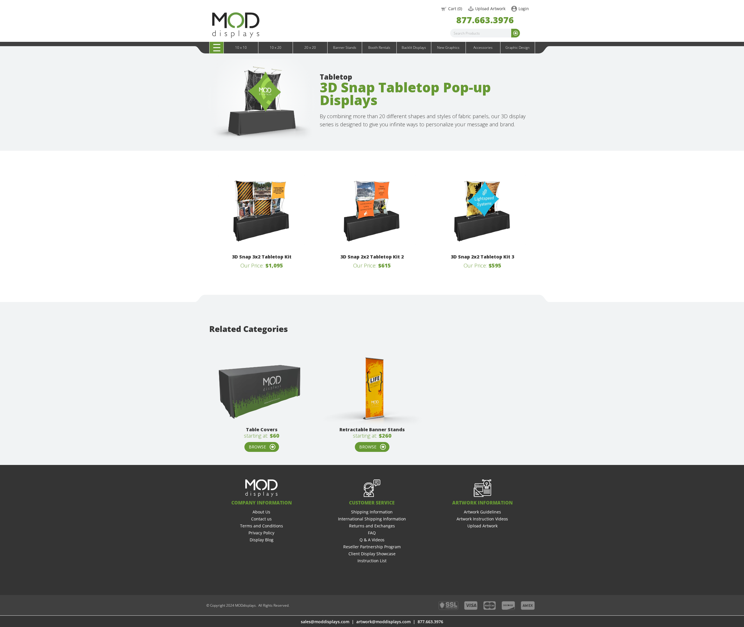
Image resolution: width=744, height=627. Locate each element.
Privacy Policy (261, 533)
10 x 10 (241, 47)
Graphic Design (517, 47)
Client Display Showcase (372, 553)
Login (523, 8)
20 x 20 (310, 47)
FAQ (372, 533)
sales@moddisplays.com (325, 621)
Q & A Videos (372, 539)
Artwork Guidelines (482, 512)
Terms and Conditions (261, 526)
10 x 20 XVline (231, 54)
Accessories (483, 47)
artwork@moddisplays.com (383, 621)
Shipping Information (372, 512)
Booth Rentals (379, 47)
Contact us (261, 519)
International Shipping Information (372, 519)
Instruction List (372, 560)
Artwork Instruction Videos (482, 519)
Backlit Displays (414, 47)
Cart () (455, 8)
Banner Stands (344, 47)
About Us (261, 512)
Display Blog (261, 539)
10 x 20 (275, 47)
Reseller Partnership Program (372, 546)
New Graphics (448, 47)
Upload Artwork (490, 8)
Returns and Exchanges (372, 526)
